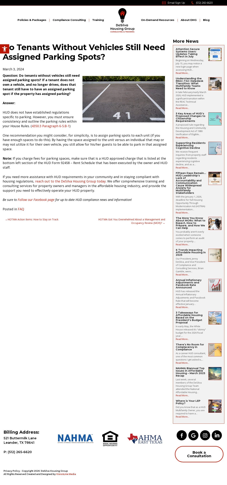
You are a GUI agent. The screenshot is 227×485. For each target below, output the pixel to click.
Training (98, 20)
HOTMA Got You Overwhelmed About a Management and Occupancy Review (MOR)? (131, 221)
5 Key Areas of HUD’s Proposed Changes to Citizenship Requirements (190, 117)
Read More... (182, 73)
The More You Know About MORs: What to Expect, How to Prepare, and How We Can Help (190, 223)
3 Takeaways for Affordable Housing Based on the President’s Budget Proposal (189, 317)
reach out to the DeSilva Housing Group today (70, 181)
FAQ (21, 209)
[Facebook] (181, 435)
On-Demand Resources (157, 20)
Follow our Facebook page (36, 200)
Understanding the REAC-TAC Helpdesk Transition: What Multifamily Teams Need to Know (189, 83)
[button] (4, 48)
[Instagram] (205, 435)
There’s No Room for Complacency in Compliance (190, 347)
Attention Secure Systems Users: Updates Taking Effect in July (188, 52)
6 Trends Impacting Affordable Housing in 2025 (191, 252)
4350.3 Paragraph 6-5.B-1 (51, 126)
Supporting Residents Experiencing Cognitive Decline (191, 145)
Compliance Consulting (69, 20)
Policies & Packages (32, 20)
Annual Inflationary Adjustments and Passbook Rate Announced (188, 283)
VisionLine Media (66, 474)
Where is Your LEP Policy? (188, 402)
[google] (193, 435)
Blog (206, 20)
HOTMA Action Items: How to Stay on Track (33, 219)
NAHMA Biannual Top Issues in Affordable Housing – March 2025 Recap (190, 372)
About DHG (189, 20)
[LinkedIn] (216, 435)
